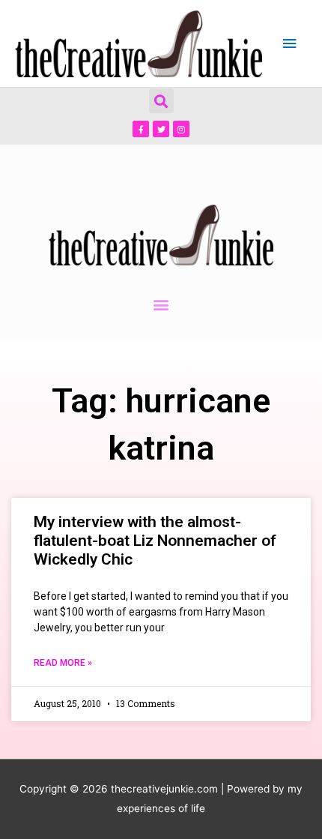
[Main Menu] (290, 43)
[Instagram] (181, 129)
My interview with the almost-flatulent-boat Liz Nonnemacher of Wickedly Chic (155, 540)
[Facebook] (141, 129)
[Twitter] (161, 129)
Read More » (63, 663)
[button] (161, 100)
